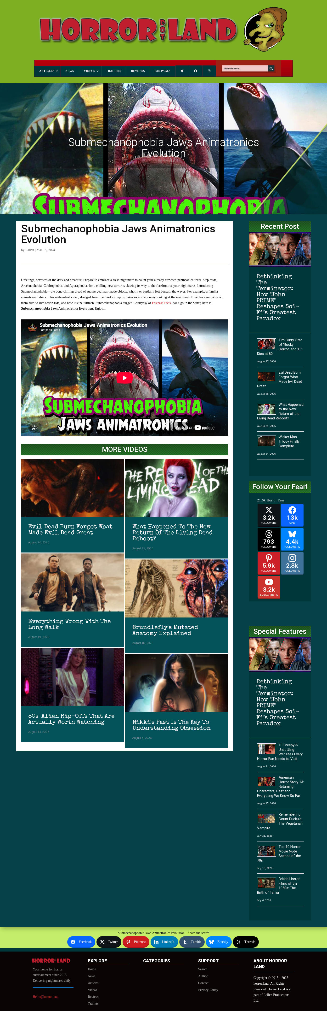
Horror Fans (276, 500)
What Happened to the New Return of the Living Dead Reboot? (172, 533)
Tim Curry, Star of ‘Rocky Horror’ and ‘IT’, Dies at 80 (280, 347)
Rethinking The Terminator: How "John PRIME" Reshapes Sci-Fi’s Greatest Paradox (277, 298)
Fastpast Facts (161, 303)
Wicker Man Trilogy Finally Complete (289, 441)
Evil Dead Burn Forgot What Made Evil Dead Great (70, 530)
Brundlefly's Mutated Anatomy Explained (165, 631)
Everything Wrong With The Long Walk (69, 625)
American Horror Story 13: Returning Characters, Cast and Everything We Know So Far (280, 786)
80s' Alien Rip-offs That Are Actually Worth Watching (71, 719)
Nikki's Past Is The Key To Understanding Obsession (171, 725)
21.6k (261, 500)
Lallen (29, 250)
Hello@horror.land (45, 997)
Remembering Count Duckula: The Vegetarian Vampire (280, 821)
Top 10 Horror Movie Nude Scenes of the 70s (279, 854)
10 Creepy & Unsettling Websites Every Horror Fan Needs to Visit (280, 752)
